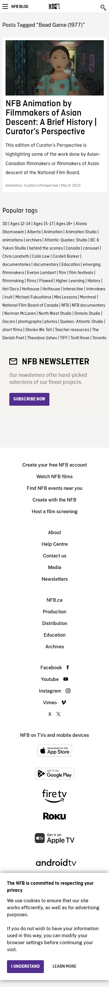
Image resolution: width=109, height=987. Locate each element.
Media (54, 567)
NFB (65, 305)
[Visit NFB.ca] (64, 6)
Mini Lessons (65, 297)
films (31, 281)
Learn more (64, 966)
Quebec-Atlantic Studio (81, 322)
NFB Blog (19, 6)
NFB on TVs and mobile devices (54, 735)
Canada (73, 248)
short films (12, 330)
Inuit (8, 297)
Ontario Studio (87, 314)
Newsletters (55, 579)
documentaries (16, 265)
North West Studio (55, 314)
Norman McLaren (20, 314)
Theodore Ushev (42, 338)
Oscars (8, 322)
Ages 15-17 (43, 224)
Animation (53, 232)
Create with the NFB (54, 500)
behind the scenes (46, 248)
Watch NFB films (54, 476)
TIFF (64, 338)
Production (54, 612)
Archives (54, 646)
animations (12, 240)
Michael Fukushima (33, 297)
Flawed (46, 281)
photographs (30, 322)
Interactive (73, 289)
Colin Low (41, 256)
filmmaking (13, 281)
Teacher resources (72, 330)
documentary (45, 265)
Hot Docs (10, 289)
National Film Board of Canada (30, 305)
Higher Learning (70, 281)
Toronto (99, 338)
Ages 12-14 (20, 224)
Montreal (88, 297)
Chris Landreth (15, 256)
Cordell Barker (66, 256)
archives (34, 240)
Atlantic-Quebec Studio (65, 240)
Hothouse (31, 289)
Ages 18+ (64, 224)
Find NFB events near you (54, 488)
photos (50, 322)
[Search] (104, 7)
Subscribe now (29, 399)
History (93, 281)
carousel (91, 248)
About (54, 532)
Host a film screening (55, 511)
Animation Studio (81, 232)
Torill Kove (80, 338)
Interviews (95, 289)
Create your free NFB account (54, 465)
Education (70, 265)
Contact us (54, 556)
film (62, 273)
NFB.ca (54, 600)
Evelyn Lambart (41, 273)
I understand (25, 966)
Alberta (34, 232)
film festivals (81, 273)
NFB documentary (88, 305)
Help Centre (55, 544)
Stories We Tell (38, 330)
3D (4, 224)
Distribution (54, 623)
